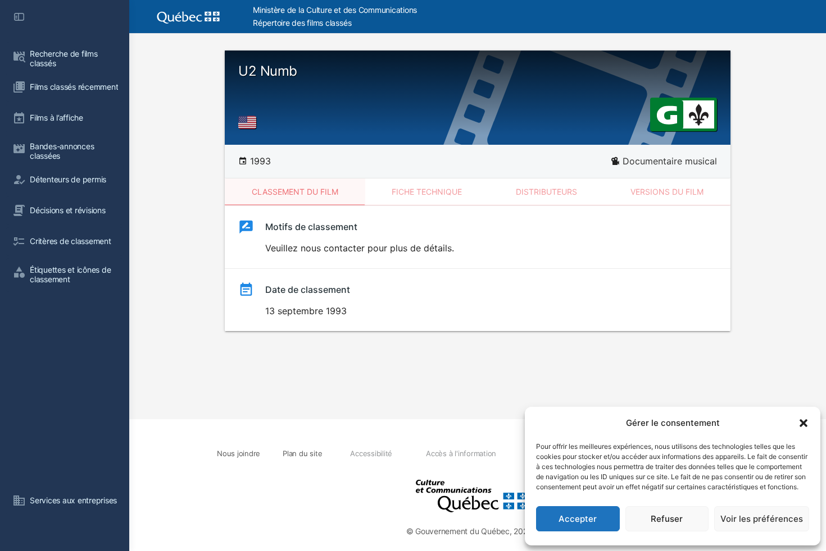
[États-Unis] (249, 122)
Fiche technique (427, 191)
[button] (803, 423)
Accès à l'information (461, 453)
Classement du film (295, 191)
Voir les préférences (761, 518)
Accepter (578, 518)
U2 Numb (267, 71)
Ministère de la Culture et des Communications (335, 10)
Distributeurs (546, 191)
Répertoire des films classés (302, 22)
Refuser (667, 518)
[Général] (666, 114)
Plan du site (302, 453)
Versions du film (667, 191)
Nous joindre (238, 453)
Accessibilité (371, 453)
